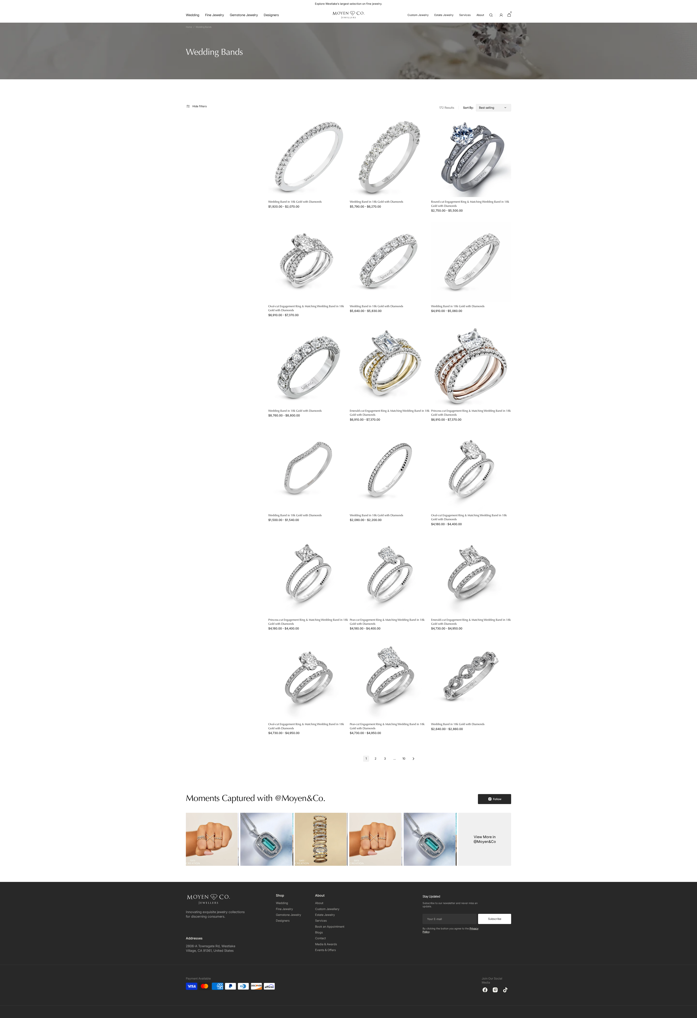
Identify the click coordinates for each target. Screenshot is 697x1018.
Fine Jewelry (284, 909)
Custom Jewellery (327, 909)
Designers (283, 920)
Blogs (319, 932)
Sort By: (468, 107)
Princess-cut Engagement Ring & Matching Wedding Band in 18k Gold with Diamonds (471, 413)
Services (321, 920)
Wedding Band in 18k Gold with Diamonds (295, 202)
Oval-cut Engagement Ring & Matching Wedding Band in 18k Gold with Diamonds (306, 308)
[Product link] (308, 165)
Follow (497, 799)
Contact (320, 938)
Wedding (282, 903)
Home (189, 27)
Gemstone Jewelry (288, 915)
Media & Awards (326, 944)
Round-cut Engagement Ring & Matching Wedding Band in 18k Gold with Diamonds (470, 204)
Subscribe (494, 919)
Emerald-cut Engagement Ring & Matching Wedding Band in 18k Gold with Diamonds (389, 413)
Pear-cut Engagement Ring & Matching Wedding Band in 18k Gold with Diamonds (387, 622)
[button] (491, 15)
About (319, 903)
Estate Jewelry (325, 915)
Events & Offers (325, 950)
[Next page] (413, 759)
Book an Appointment (329, 926)
